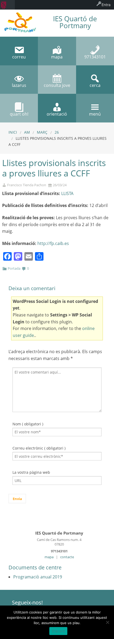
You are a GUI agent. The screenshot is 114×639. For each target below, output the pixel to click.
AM (27, 132)
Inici (12, 132)
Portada (14, 268)
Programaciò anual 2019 (37, 577)
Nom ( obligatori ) (27, 423)
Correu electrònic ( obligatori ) (38, 448)
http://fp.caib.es (53, 243)
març (42, 132)
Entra (106, 4)
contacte (67, 557)
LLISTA (67, 193)
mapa (49, 557)
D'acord (58, 631)
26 (57, 132)
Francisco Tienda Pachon (26, 185)
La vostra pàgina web (31, 472)
